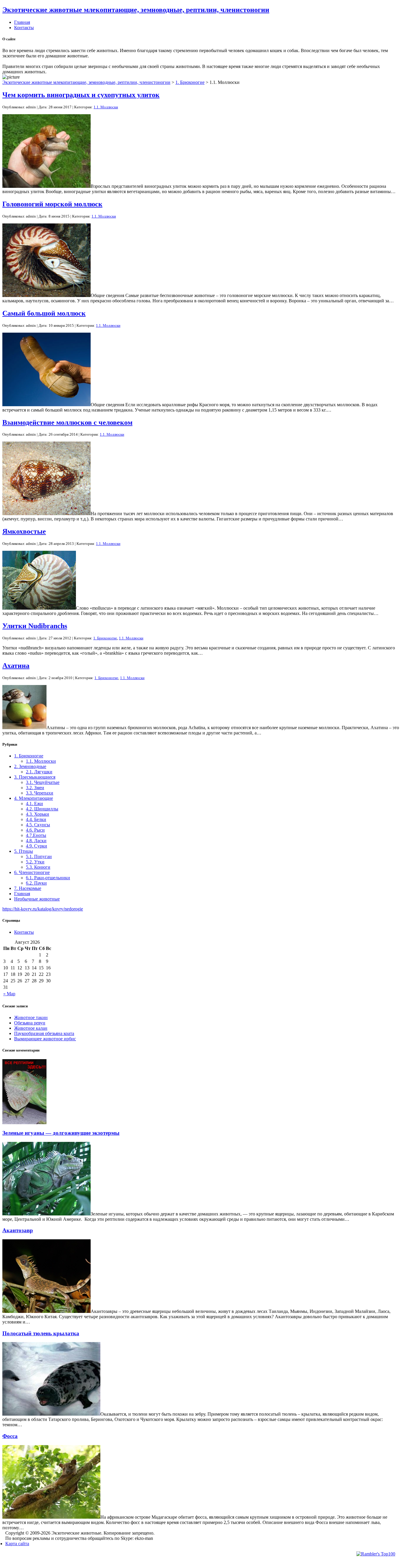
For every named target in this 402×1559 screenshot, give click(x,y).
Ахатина (15, 665)
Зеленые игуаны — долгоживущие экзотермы (60, 1133)
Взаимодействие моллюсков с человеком (67, 422)
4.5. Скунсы (38, 824)
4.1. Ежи (34, 803)
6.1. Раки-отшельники (48, 877)
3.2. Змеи (35, 787)
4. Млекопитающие (33, 798)
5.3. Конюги (38, 867)
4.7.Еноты (36, 835)
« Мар (9, 993)
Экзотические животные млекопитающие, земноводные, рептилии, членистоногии (135, 10)
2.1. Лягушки (39, 771)
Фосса (10, 1436)
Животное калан (30, 1028)
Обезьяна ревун (29, 1022)
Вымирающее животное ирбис (45, 1038)
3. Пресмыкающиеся (34, 777)
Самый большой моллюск (44, 313)
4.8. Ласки (36, 840)
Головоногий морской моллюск (52, 204)
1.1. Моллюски (106, 107)
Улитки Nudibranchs (34, 626)
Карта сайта (17, 1543)
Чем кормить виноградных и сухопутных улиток (81, 95)
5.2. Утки (35, 861)
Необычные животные (37, 898)
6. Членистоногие (32, 872)
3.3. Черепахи (39, 792)
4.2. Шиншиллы (42, 808)
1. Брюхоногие (190, 82)
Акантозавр (17, 1230)
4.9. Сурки (36, 845)
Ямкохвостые (24, 531)
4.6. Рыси (35, 829)
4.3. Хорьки (37, 814)
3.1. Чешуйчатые (42, 782)
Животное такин (31, 1017)
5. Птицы (23, 851)
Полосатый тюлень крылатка (40, 1333)
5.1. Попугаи (39, 856)
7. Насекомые (27, 888)
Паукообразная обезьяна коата (44, 1033)
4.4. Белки (36, 819)
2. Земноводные (30, 766)
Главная (22, 22)
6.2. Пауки (36, 882)
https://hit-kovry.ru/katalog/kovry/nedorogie (42, 908)
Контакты (24, 27)
